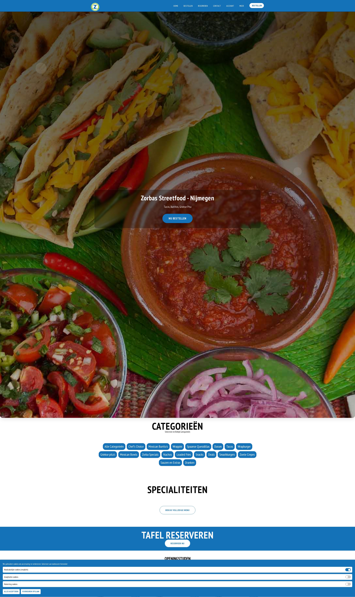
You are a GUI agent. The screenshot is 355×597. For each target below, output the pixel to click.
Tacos (229, 446)
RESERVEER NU (177, 543)
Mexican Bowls (128, 454)
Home (175, 5)
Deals (211, 454)
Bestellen (188, 5)
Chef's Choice (136, 446)
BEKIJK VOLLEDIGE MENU (177, 510)
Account (230, 5)
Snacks (199, 454)
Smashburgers (227, 454)
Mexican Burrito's (158, 446)
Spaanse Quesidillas (198, 446)
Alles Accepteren (11, 591)
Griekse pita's (107, 454)
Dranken (189, 462)
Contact (217, 5)
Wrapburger (244, 446)
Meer (241, 5)
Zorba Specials (150, 454)
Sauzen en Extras (170, 462)
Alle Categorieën (114, 446)
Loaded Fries (184, 454)
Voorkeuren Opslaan (30, 591)
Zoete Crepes (247, 454)
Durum (218, 446)
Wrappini (177, 446)
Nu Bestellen (177, 218)
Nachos (167, 454)
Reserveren (203, 5)
